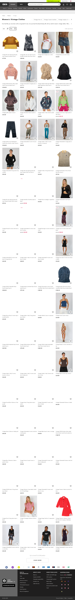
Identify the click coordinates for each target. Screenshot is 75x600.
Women (9, 15)
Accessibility (70, 598)
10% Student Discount (24, 584)
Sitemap (21, 587)
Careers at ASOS (36, 577)
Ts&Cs (65, 598)
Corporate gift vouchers (51, 579)
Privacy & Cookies (59, 598)
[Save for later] (17, 51)
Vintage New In (38, 19)
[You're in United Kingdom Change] (71, 1)
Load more (38, 560)
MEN (21, 4)
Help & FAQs (65, 1)
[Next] (71, 20)
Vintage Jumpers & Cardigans (66, 19)
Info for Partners (50, 583)
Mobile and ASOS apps (52, 574)
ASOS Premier (23, 582)
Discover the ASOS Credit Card (52, 587)
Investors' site (36, 581)
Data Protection (23, 589)
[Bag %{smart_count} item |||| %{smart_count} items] (71, 4)
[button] (61, 581)
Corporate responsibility (38, 579)
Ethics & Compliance (24, 591)
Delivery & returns (23, 580)
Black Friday (49, 581)
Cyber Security (36, 583)
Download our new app (53, 1)
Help (21, 576)
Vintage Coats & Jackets (50, 19)
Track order (22, 578)
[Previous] (32, 20)
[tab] (4, 8)
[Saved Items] (67, 4)
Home (3, 15)
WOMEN (13, 4)
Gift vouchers (49, 577)
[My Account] (63, 4)
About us (35, 574)
